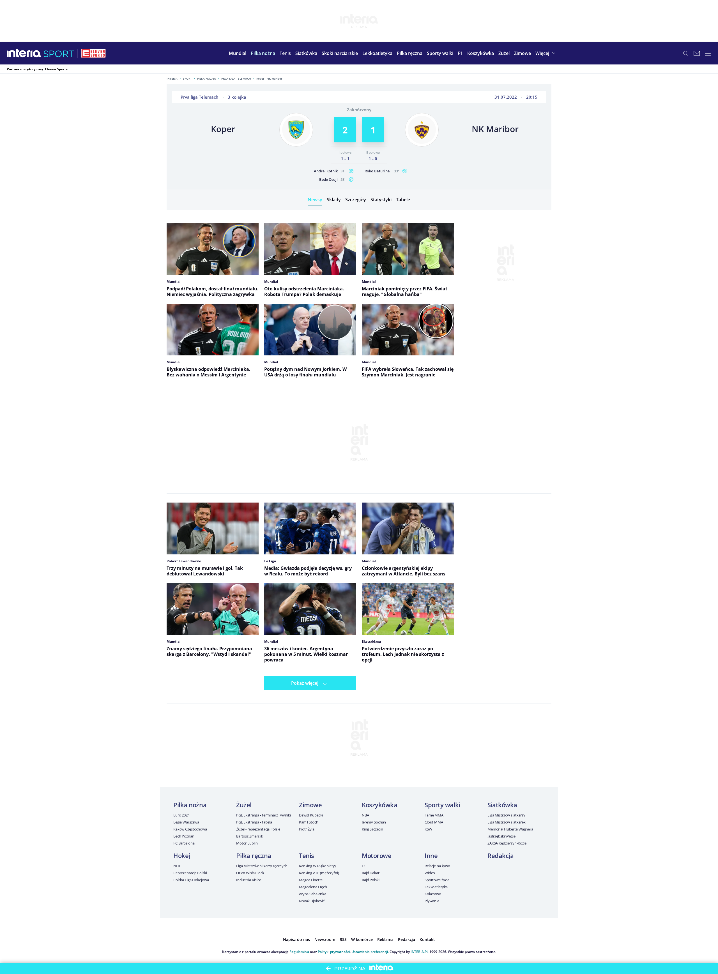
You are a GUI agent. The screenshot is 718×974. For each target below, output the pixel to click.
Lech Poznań (183, 836)
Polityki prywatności (334, 951)
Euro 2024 (181, 815)
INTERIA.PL (420, 951)
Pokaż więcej (304, 683)
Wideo (430, 872)
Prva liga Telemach (236, 78)
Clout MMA (434, 822)
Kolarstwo (433, 893)
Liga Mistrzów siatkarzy (506, 815)
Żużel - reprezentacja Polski (258, 829)
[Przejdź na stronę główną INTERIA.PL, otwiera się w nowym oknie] (24, 53)
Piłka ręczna (253, 855)
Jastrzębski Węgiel (501, 836)
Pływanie (432, 900)
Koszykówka (379, 805)
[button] (262, 53)
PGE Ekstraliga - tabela (254, 822)
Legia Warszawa (186, 822)
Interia (172, 78)
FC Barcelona (183, 843)
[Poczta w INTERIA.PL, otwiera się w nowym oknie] (696, 53)
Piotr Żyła (306, 829)
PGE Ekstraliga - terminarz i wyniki (263, 815)
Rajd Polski (370, 879)
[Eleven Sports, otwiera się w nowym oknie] (93, 53)
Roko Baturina (377, 170)
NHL (177, 865)
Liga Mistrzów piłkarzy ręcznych (261, 865)
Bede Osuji (328, 179)
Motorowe (376, 855)
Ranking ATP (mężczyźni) (319, 872)
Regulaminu (299, 951)
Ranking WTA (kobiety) (317, 865)
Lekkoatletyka (436, 886)
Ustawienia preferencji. (370, 952)
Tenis (306, 855)
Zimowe (310, 805)
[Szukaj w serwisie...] (685, 53)
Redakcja (500, 855)
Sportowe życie (437, 879)
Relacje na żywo (437, 865)
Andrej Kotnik (326, 170)
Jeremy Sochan (374, 822)
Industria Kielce (248, 879)
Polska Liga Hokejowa (191, 879)
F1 (364, 865)
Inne (431, 855)
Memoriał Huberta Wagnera (510, 829)
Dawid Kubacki (311, 815)
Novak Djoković (312, 900)
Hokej (181, 855)
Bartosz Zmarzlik (249, 836)
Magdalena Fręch (313, 886)
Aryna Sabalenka (312, 893)
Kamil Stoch (308, 822)
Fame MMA (434, 815)
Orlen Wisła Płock (250, 872)
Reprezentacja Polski (190, 872)
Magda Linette (311, 879)
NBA (365, 815)
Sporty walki (442, 805)
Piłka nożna (206, 78)
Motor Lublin (246, 843)
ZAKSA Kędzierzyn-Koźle (506, 843)
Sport (187, 78)
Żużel (244, 805)
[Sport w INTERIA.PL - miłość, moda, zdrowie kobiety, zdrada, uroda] (58, 53)
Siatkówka (502, 805)
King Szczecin (372, 829)
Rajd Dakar (370, 872)
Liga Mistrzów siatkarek (506, 822)
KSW (428, 829)
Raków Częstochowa (190, 829)
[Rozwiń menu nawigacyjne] (708, 53)
